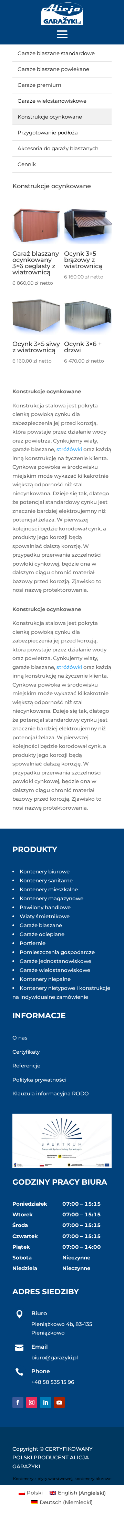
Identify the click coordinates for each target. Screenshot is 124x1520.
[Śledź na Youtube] (59, 1402)
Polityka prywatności (39, 1079)
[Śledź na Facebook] (17, 1402)
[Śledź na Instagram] (31, 1402)
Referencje (26, 1065)
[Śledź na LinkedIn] (45, 1402)
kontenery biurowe (93, 1478)
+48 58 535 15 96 (52, 1382)
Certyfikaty (26, 1051)
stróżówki (69, 449)
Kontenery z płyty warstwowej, (43, 1478)
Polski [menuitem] (35, 1492)
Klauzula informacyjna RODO (50, 1093)
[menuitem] (30, 1493)
